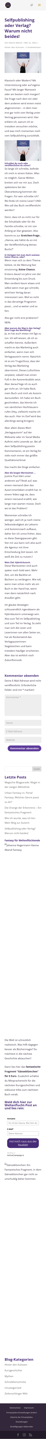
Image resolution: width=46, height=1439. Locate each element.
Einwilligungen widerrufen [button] (21, 1426)
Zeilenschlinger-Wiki (16, 1393)
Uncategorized (13, 1387)
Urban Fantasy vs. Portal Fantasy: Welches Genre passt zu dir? (22, 797)
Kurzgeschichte (13, 1370)
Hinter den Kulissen (14, 47)
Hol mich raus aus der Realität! (23, 1143)
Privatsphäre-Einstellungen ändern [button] (21, 1412)
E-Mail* (10, 1129)
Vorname (11, 1118)
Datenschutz (15, 1408)
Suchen (37, 769)
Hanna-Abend (15, 42)
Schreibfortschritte (15, 1382)
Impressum (29, 1408)
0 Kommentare (33, 47)
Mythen (9, 1376)
